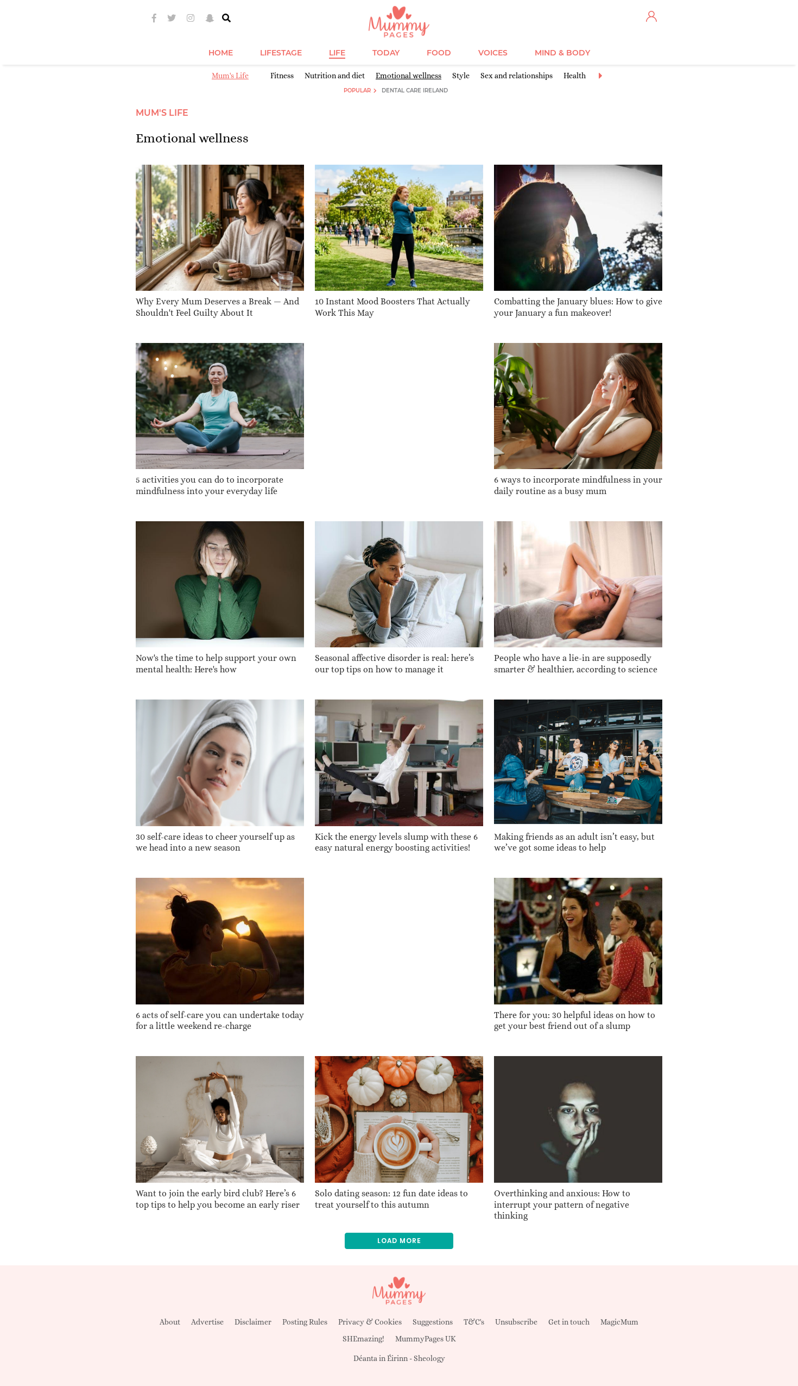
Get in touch (569, 1322)
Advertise (207, 1322)
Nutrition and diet (335, 75)
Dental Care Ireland (415, 90)
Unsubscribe (516, 1322)
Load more (399, 1240)
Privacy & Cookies (370, 1322)
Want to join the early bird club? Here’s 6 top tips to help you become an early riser (218, 1199)
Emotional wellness (408, 75)
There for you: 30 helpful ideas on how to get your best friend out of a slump (574, 1021)
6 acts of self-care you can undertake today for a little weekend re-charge (220, 1021)
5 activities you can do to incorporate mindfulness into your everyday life (209, 485)
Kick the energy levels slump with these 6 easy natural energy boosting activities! (396, 842)
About (170, 1322)
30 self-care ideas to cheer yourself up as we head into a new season (215, 842)
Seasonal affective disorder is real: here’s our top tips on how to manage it (394, 664)
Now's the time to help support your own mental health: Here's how (216, 664)
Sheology (429, 1358)
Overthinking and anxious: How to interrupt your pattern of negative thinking (562, 1204)
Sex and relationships (516, 75)
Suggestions (433, 1322)
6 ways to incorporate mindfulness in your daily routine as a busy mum (578, 485)
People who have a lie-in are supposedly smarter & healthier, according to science (575, 664)
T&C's (474, 1322)
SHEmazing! (363, 1338)
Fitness (282, 75)
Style (461, 75)
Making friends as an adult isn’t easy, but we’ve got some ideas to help (574, 842)
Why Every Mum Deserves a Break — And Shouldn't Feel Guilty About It (217, 307)
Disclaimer (253, 1322)
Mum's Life (230, 75)
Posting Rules (304, 1322)
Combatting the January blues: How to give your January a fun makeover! (578, 307)
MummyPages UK (425, 1338)
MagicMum (619, 1322)
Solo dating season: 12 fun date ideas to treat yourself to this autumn (391, 1199)
